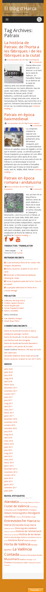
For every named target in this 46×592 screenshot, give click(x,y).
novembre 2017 (10, 391)
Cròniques (32, 510)
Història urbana (30, 540)
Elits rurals (32, 517)
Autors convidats (11, 310)
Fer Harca (29, 521)
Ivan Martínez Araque (13, 318)
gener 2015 (9, 466)
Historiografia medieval (25, 528)
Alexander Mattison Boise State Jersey (20, 356)
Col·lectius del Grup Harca (14, 300)
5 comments (37, 189)
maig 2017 (8, 403)
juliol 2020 (8, 369)
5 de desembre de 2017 (16, 123)
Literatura (23, 555)
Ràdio (26, 562)
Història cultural (9, 531)
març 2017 (8, 409)
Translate (20, 253)
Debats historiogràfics (15, 512)
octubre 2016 (9, 425)
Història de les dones (30, 534)
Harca (12, 528)
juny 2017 (8, 400)
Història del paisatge (12, 537)
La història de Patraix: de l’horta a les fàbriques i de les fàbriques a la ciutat (23, 49)
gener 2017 (9, 416)
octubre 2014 (9, 475)
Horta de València (17, 544)
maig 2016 (8, 434)
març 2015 (8, 459)
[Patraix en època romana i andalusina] (13, 202)
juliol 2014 (8, 478)
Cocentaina (33, 507)
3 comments (37, 125)
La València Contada (18, 552)
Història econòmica (28, 537)
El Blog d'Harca (20, 8)
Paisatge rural (31, 559)
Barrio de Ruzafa (11, 331)
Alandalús (11, 501)
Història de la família (11, 535)
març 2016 (8, 441)
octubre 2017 (9, 394)
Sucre (38, 562)
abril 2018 (8, 381)
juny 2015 (8, 450)
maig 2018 (8, 378)
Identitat (34, 545)
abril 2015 (8, 456)
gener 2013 (9, 484)
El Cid (24, 516)
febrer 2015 (9, 462)
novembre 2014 (10, 472)
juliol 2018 (8, 372)
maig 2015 (8, 453)
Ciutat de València (16, 506)
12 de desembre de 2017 (16, 60)
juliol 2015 (8, 447)
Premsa (7, 562)
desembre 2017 (10, 387)
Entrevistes (12, 520)
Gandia (19, 524)
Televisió (7, 565)
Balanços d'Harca (34, 502)
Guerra (7, 528)
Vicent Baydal (33, 60)
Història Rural (16, 540)
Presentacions (17, 562)
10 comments (37, 62)
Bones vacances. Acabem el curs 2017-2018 (22, 359)
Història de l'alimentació (28, 531)
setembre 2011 (10, 487)
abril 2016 (8, 437)
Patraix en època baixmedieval (19, 116)
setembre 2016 (10, 428)
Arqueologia (24, 502)
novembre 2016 (10, 422)
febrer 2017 (9, 412)
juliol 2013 (8, 481)
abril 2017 (8, 406)
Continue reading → (22, 235)
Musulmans (11, 559)
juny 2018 (8, 375)
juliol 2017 (8, 397)
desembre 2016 (10, 419)
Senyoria (32, 562)
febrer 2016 (9, 444)
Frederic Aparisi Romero (14, 303)
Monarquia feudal (35, 555)
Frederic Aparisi (33, 123)
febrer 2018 (9, 384)
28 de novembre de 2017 (16, 187)
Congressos (22, 509)
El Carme (18, 517)
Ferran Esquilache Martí (14, 308)
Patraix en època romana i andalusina (22, 180)
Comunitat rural (10, 510)
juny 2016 (8, 431)
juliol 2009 (8, 490)
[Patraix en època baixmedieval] (13, 137)
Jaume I (8, 549)
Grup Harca (30, 524)
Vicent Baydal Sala (11, 305)
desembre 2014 (10, 469)
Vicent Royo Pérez (11, 321)
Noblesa (23, 559)
